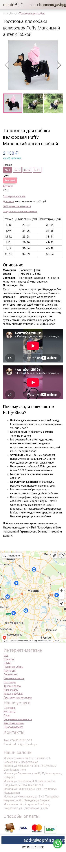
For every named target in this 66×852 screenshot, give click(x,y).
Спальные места (14, 678)
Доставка (8, 201)
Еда (6, 655)
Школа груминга (13, 727)
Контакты (9, 711)
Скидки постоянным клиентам (20, 211)
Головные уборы (13, 666)
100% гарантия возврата (17, 206)
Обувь (7, 663)
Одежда (9, 659)
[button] (5, 4)
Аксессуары (11, 689)
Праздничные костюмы (18, 697)
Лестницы (10, 682)
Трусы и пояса (12, 686)
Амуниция (10, 670)
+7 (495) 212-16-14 (21, 740)
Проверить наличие (14, 196)
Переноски (10, 674)
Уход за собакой (13, 693)
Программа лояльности (18, 719)
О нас (7, 715)
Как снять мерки (14, 723)
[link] (53, 5)
